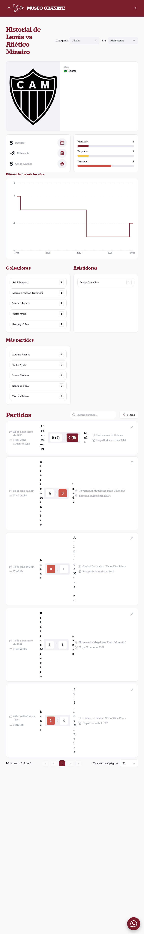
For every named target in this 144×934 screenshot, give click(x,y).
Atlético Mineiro (42, 437)
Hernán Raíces (20, 396)
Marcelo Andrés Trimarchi (27, 292)
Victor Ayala (19, 313)
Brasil (72, 71)
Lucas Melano (20, 375)
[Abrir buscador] (135, 8)
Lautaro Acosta (21, 303)
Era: (104, 40)
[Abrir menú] (9, 8)
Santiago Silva (20, 324)
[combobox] (85, 40)
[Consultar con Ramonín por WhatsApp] (133, 923)
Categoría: (62, 40)
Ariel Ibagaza (20, 282)
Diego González (89, 282)
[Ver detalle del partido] (132, 427)
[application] (72, 218)
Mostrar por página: (105, 763)
